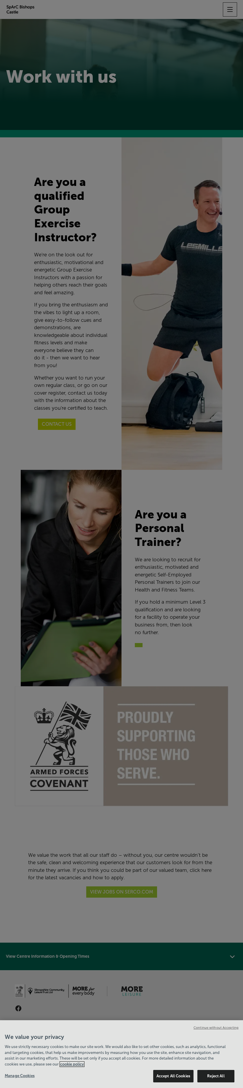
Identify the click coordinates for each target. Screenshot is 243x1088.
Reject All (215, 1076)
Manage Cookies (20, 1075)
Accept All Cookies (173, 1076)
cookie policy (72, 1064)
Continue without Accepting (216, 1027)
